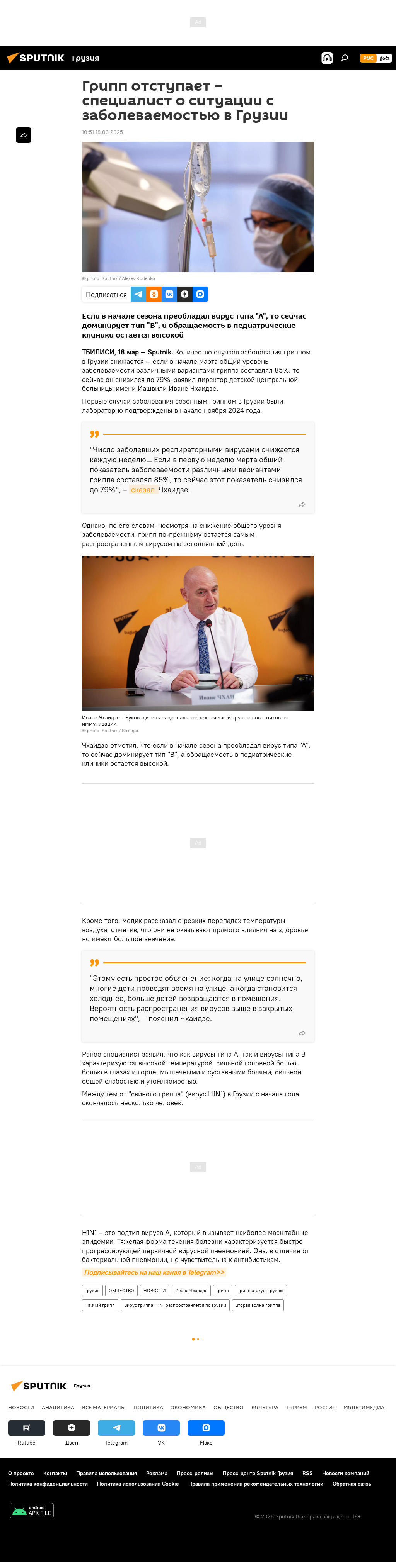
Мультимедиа (363, 1407)
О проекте (21, 1473)
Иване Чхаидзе (191, 1290)
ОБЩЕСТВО (121, 1290)
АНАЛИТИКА (58, 1407)
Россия (325, 1407)
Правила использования (106, 1473)
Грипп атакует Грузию (260, 1290)
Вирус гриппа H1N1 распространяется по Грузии (175, 1305)
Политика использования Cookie (138, 1483)
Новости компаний (345, 1473)
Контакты (55, 1473)
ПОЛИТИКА (148, 1407)
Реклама (156, 1473)
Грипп (223, 1290)
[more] (302, 504)
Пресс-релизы (195, 1473)
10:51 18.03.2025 (102, 132)
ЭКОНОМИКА (188, 1407)
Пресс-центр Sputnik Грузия (258, 1473)
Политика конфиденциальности (48, 1483)
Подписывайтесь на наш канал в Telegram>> (154, 1272)
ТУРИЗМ (296, 1407)
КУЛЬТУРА (264, 1407)
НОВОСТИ (154, 1290)
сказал (144, 489)
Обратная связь (352, 1483)
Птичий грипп (100, 1305)
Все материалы (104, 1407)
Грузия (92, 1290)
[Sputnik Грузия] (38, 64)
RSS (307, 1473)
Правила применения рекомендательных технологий (255, 1483)
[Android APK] (31, 1511)
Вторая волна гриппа (258, 1305)
